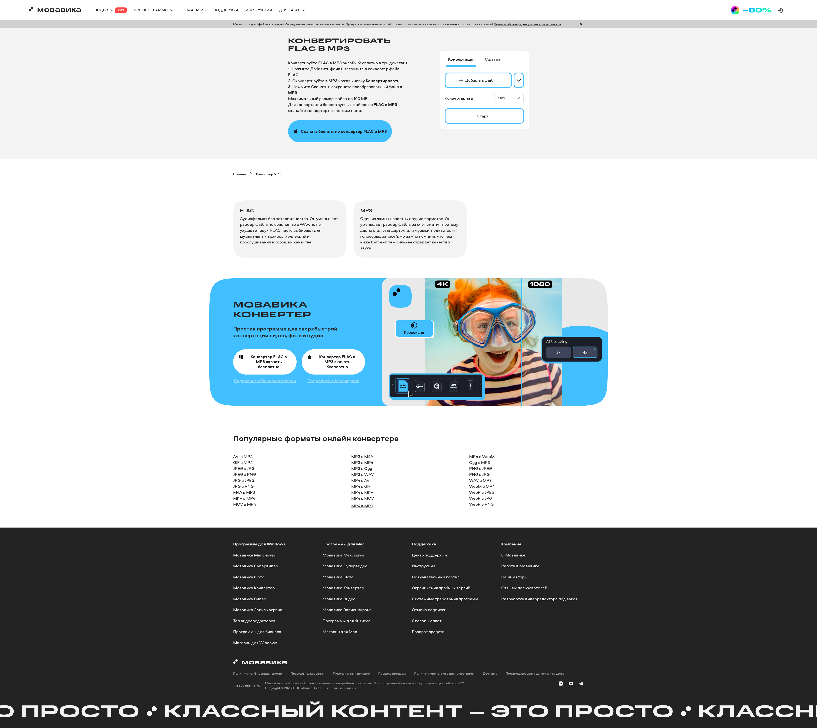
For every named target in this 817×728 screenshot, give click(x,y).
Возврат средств (428, 632)
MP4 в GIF (361, 486)
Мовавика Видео (249, 599)
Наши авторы (514, 577)
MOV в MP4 (244, 504)
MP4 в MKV (362, 492)
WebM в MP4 (482, 486)
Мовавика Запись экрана (257, 610)
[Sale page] (751, 10)
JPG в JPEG (243, 480)
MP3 (501, 98)
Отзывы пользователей (524, 588)
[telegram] (581, 684)
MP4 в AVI (361, 480)
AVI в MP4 (243, 456)
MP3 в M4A (362, 456)
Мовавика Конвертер (254, 588)
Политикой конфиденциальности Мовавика (527, 24)
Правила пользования (307, 673)
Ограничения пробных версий (441, 588)
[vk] (560, 684)
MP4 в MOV (362, 498)
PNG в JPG (479, 474)
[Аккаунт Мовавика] (780, 10)
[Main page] (55, 10)
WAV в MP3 (480, 480)
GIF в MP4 (243, 462)
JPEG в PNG (244, 474)
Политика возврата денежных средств (535, 673)
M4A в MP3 (244, 492)
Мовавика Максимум (254, 555)
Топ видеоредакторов (254, 621)
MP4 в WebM (482, 456)
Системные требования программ (445, 599)
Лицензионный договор (351, 673)
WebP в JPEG (481, 492)
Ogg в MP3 (479, 462)
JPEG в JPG (243, 468)
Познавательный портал (436, 577)
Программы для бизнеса (257, 632)
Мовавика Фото (248, 577)
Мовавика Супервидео (255, 566)
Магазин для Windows (255, 642)
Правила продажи (392, 673)
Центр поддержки (429, 555)
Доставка (490, 673)
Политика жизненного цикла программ (444, 673)
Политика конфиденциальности (257, 673)
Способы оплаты (428, 621)
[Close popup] (581, 24)
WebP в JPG (480, 498)
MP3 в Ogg (361, 468)
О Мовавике (513, 555)
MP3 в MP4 (362, 462)
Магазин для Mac (340, 632)
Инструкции (423, 566)
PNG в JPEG (480, 468)
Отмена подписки (429, 610)
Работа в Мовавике (520, 566)
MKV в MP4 (244, 498)
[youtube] (571, 684)
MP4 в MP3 (362, 506)
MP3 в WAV (362, 474)
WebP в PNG (481, 504)
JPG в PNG (243, 486)
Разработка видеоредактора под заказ (539, 599)
